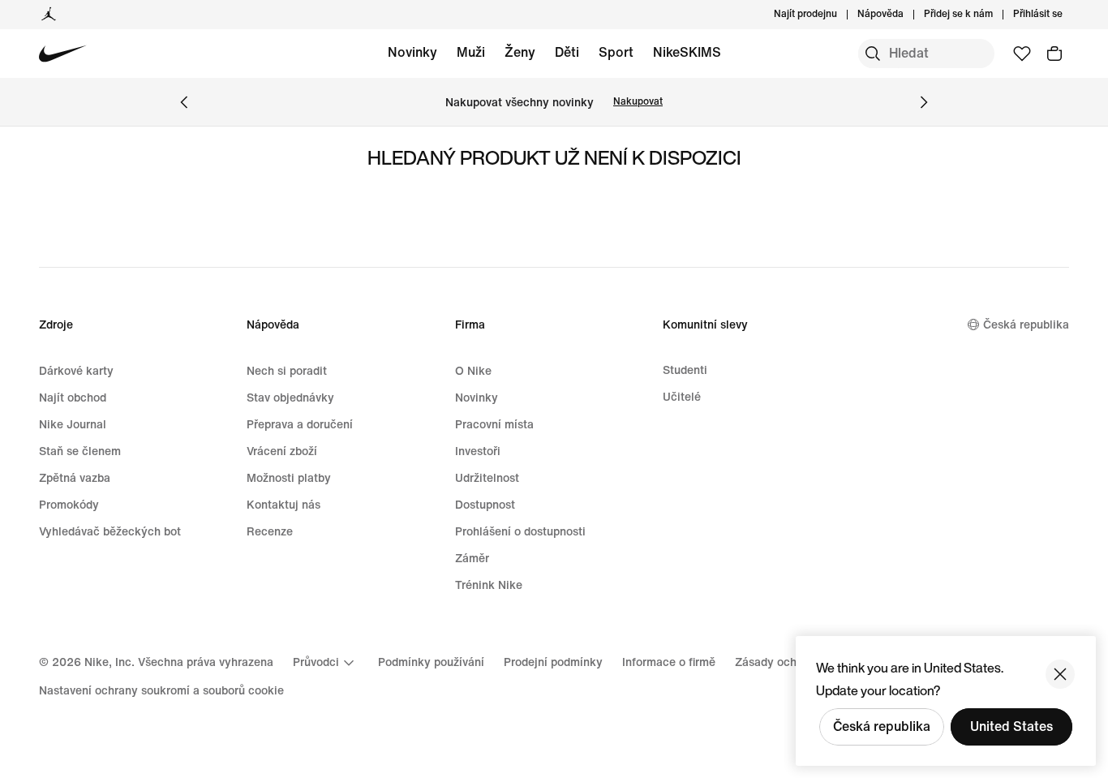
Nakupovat (638, 102)
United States (1011, 726)
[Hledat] (872, 53)
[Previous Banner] (184, 102)
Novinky (412, 52)
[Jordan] (48, 14)
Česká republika (881, 726)
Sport (616, 52)
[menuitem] (908, 14)
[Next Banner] (923, 102)
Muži (471, 52)
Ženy (520, 52)
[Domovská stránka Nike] (63, 54)
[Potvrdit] (1060, 674)
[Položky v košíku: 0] (1054, 53)
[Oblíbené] (1022, 53)
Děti (567, 52)
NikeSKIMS (687, 52)
